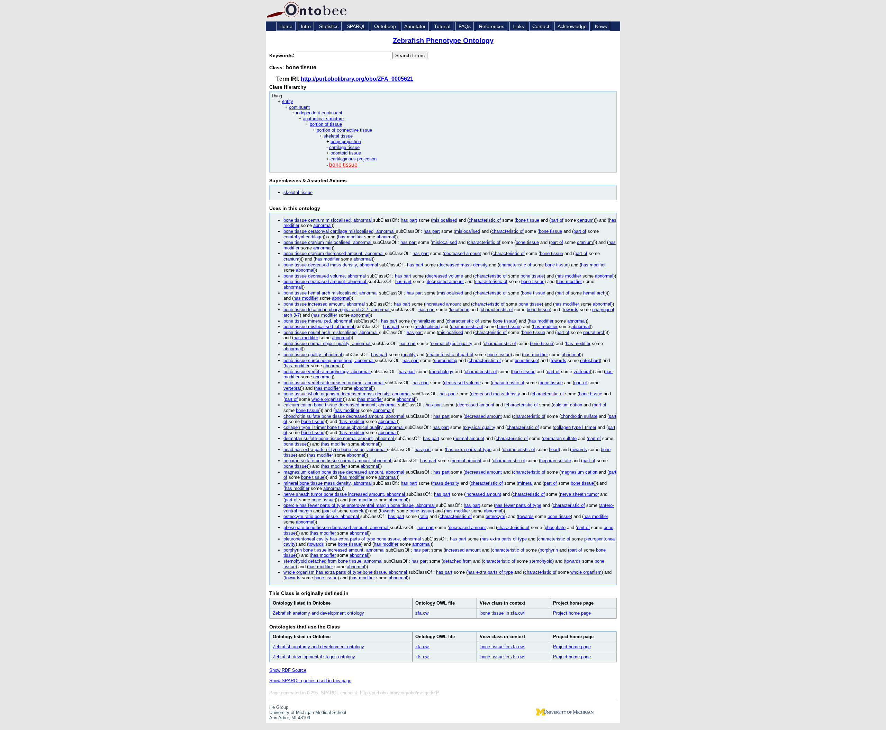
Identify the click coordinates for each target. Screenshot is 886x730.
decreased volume (444, 276)
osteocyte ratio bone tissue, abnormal (321, 516)
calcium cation (567, 404)
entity (287, 101)
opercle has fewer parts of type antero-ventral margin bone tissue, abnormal (359, 505)
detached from (457, 561)
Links (518, 26)
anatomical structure (323, 118)
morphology (441, 371)
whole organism (327, 399)
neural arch (594, 332)
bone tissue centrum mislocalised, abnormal (328, 220)
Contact (540, 26)
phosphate (555, 527)
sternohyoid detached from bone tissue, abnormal (333, 561)
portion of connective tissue (344, 130)
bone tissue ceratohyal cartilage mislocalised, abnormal (339, 231)
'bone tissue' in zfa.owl (502, 613)
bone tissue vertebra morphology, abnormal (327, 371)
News (601, 26)
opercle (357, 510)
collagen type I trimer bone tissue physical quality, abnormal (344, 427)
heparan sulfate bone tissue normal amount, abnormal (337, 460)
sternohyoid (540, 561)
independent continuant (319, 112)
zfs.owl (422, 656)
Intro (306, 26)
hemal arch (594, 293)
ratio (423, 516)
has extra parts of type (468, 449)
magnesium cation (579, 472)
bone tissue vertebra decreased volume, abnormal (334, 382)
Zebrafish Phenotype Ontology (443, 40)
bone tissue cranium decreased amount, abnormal (334, 253)
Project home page (572, 613)
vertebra (581, 371)
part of (557, 220)
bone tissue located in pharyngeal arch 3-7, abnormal (337, 309)
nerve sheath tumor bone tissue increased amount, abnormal (344, 494)
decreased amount (462, 253)
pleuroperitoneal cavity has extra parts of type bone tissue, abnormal (352, 539)
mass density (445, 483)
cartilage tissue (344, 147)
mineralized (424, 321)
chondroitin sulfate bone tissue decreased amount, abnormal (344, 416)
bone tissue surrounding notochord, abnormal (329, 360)
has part (409, 220)
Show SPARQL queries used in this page (310, 680)
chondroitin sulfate (579, 416)
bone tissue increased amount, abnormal (324, 304)
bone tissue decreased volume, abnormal (325, 276)
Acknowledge (572, 26)
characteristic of (485, 220)
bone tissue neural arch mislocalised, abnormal (331, 332)
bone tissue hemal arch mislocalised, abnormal (331, 293)
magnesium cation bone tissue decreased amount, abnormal (344, 472)
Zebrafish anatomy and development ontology (318, 613)
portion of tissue (326, 124)
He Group (278, 707)
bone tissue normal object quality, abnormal (327, 343)
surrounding (445, 360)
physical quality (479, 427)
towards (570, 309)
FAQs (465, 26)
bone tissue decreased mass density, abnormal (331, 264)
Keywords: (282, 55)
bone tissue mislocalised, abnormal (319, 326)
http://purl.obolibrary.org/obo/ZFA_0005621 (357, 79)
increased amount (443, 304)
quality (409, 354)
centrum (585, 220)
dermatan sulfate (560, 438)
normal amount (469, 438)
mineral (525, 483)
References (491, 26)
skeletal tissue (338, 136)
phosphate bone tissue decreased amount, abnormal (336, 527)
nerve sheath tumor (579, 494)
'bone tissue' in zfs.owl (502, 656)
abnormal (322, 225)
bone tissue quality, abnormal (313, 354)
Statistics (328, 26)
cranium (585, 242)
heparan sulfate (555, 460)
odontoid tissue (346, 153)
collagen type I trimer (575, 427)
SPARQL (356, 26)
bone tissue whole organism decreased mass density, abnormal (347, 393)
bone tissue (343, 165)
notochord (590, 360)
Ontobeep (385, 26)
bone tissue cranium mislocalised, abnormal (328, 242)
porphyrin (549, 550)
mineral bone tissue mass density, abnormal (328, 483)
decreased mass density (463, 264)
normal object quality (451, 343)
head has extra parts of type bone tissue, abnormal (335, 449)
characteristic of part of (450, 354)
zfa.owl (422, 613)
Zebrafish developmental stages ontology (314, 656)
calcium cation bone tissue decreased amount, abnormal (340, 404)
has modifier (350, 236)
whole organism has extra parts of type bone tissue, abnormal (345, 572)
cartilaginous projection (354, 158)
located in (459, 309)
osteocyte (495, 516)
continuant (299, 107)
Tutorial (442, 26)
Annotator (415, 26)
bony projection (346, 141)
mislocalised (444, 220)
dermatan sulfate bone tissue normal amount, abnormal (339, 438)
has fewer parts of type (518, 505)
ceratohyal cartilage (303, 236)
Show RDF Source (287, 670)
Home (285, 26)
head (554, 449)
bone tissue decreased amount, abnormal (325, 281)
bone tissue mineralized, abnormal (318, 321)
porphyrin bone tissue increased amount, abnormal (334, 550)
